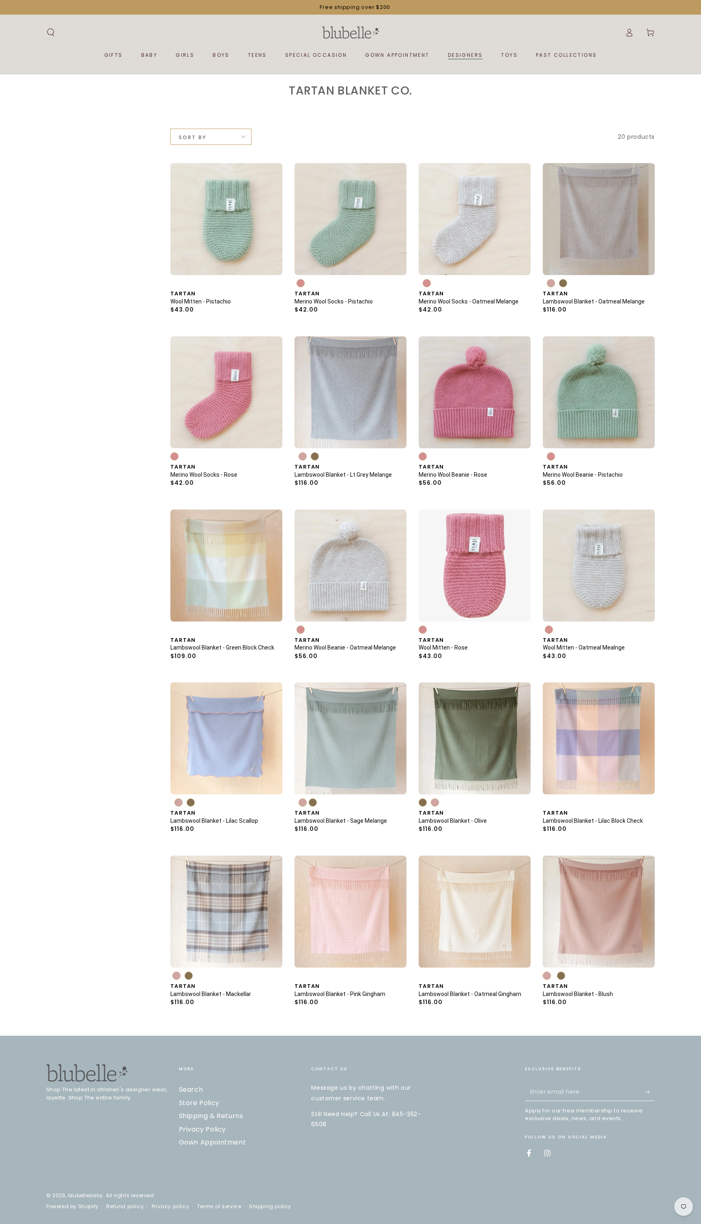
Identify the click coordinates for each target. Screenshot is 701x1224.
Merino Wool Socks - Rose (203, 474)
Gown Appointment (212, 1142)
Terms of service (219, 1206)
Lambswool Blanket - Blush (578, 993)
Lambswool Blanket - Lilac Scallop (214, 820)
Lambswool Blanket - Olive (453, 820)
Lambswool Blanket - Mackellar (210, 993)
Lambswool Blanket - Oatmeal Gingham (470, 993)
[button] (50, 32)
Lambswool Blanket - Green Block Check (222, 647)
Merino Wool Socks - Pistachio (334, 301)
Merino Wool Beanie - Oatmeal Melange (345, 647)
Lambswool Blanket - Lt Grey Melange (343, 474)
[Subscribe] (650, 1092)
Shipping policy (270, 1206)
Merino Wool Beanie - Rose (453, 474)
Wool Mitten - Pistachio (200, 301)
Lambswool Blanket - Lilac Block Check (593, 820)
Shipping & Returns (211, 1116)
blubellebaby (85, 1195)
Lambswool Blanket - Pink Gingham (340, 993)
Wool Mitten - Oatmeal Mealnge (584, 647)
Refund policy (125, 1206)
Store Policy (199, 1103)
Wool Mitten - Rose (443, 647)
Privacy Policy (202, 1129)
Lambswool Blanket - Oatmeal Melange (594, 301)
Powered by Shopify (72, 1206)
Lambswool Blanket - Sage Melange (341, 820)
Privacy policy (170, 1206)
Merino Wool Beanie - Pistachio (583, 474)
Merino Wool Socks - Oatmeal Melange (468, 301)
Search (191, 1089)
